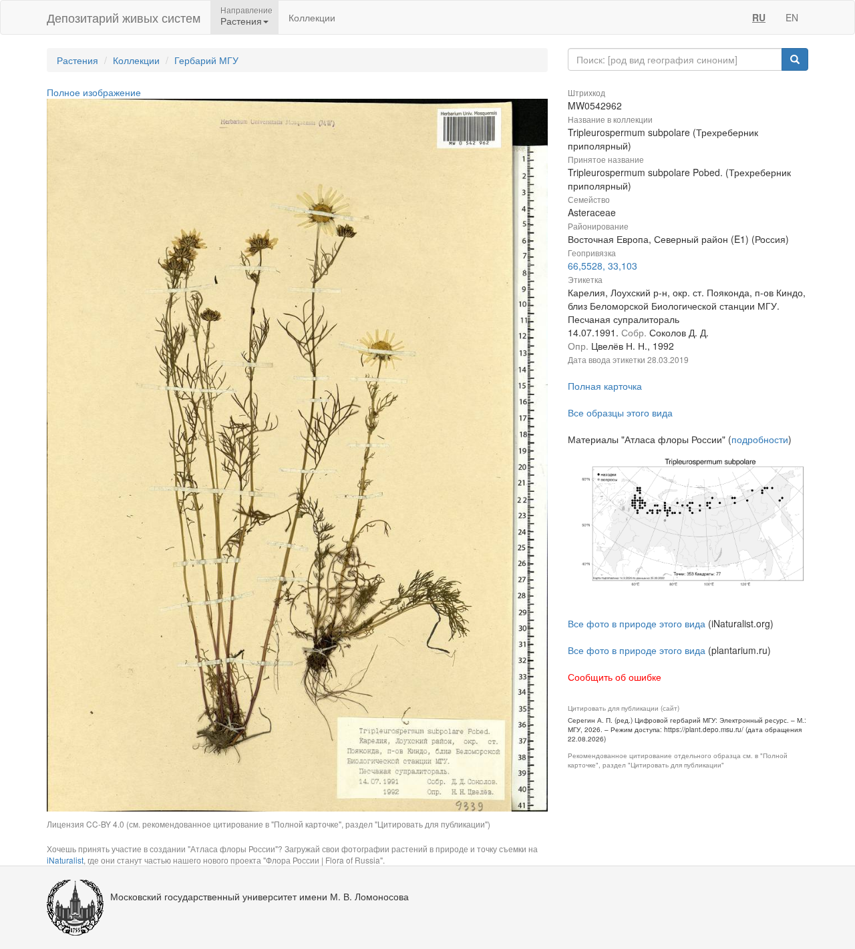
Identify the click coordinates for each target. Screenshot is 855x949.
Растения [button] (241, 20)
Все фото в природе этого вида (636, 623)
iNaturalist (65, 860)
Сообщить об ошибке (614, 676)
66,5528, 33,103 (602, 265)
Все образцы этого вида (620, 412)
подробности (759, 439)
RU (758, 17)
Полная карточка (605, 385)
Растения (77, 60)
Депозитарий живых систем (123, 17)
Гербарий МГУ (206, 60)
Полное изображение (94, 92)
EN (792, 17)
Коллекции (312, 17)
